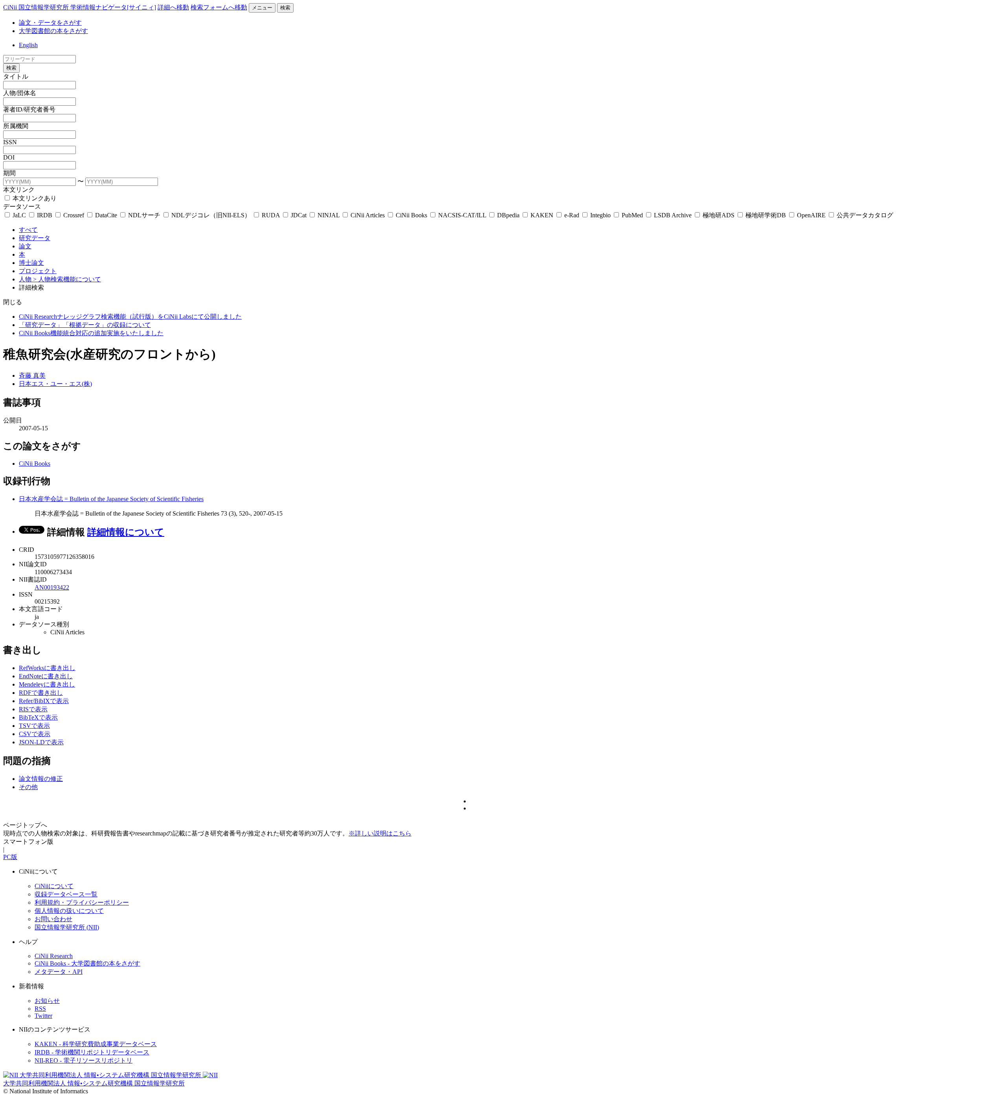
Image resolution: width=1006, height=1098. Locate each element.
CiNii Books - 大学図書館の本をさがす (87, 963)
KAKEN (542, 215)
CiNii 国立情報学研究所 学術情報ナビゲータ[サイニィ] (79, 7)
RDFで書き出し (41, 692)
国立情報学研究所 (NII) (67, 927)
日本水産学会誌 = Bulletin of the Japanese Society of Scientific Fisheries (111, 499)
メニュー (262, 8)
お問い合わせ (53, 919)
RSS (40, 1008)
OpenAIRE (811, 215)
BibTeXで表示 (38, 717)
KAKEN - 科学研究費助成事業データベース (96, 1044)
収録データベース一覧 (66, 894)
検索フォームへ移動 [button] (219, 7)
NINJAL (328, 215)
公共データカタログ (864, 215)
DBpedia (508, 215)
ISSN (10, 142)
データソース (22, 206)
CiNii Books (411, 215)
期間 (9, 173)
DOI (9, 157)
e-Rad (572, 215)
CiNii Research (54, 956)
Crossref (74, 215)
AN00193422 (52, 587)
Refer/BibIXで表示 (44, 701)
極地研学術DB (766, 215)
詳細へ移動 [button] (173, 7)
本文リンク (19, 189)
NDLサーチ (144, 215)
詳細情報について (125, 532)
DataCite (106, 215)
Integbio (600, 215)
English (28, 45)
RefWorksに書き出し (47, 668)
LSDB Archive (672, 215)
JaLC (19, 215)
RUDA (270, 215)
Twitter (43, 1015)
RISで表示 (33, 709)
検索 (285, 8)
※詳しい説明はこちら (380, 833)
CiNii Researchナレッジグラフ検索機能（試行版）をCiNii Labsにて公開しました (130, 316)
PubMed (632, 215)
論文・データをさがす (50, 22)
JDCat (298, 215)
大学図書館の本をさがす (53, 31)
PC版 (10, 857)
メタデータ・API (59, 971)
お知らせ (47, 1000)
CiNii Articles (367, 215)
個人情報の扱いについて (69, 910)
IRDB (44, 215)
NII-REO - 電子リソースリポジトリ (83, 1060)
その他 (28, 787)
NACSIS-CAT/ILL (462, 215)
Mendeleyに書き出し (47, 684)
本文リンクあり (34, 198)
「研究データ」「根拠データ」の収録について (85, 324)
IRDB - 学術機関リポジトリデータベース (92, 1052)
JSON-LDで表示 (41, 742)
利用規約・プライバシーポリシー (82, 902)
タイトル (15, 76)
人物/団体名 (19, 93)
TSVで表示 (34, 725)
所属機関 (15, 126)
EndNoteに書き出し (46, 676)
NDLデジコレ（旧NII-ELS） (211, 215)
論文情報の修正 (41, 778)
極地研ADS (718, 215)
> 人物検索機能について (67, 279)
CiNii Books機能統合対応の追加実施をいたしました (91, 333)
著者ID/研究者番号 (29, 109)
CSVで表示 (34, 734)
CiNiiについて (54, 886)
